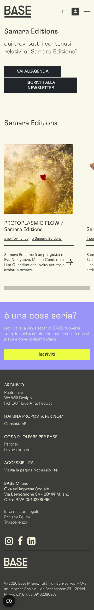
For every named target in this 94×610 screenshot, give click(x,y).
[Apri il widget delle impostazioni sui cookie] (9, 601)
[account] (75, 13)
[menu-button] (87, 11)
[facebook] (21, 543)
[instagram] (9, 543)
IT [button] (63, 11)
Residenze (13, 393)
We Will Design (18, 398)
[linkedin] (32, 543)
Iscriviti (47, 354)
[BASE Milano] (15, 562)
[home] (17, 12)
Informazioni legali (21, 511)
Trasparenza (15, 522)
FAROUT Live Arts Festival (29, 403)
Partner (11, 444)
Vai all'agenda (33, 71)
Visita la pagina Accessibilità (31, 470)
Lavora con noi (18, 450)
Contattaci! (15, 424)
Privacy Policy (17, 517)
